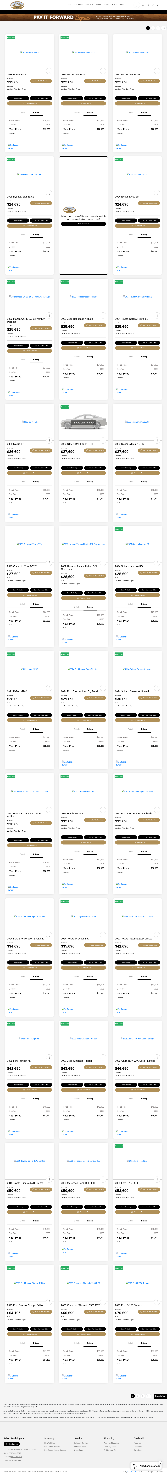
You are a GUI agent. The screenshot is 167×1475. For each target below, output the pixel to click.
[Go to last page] (164, 28)
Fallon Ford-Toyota (10, 1472)
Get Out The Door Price (42, 81)
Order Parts (78, 1450)
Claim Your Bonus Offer (41, 98)
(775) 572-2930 (16, 1457)
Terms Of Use (31, 1472)
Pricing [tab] (36, 112)
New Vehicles (49, 1443)
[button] (49, 71)
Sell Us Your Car (110, 1450)
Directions (137, 1450)
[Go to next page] (158, 28)
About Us (137, 1443)
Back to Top (160, 1396)
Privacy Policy (21, 1472)
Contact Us (13, 1444)
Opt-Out (64, 1472)
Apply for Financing (111, 1443)
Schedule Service (81, 1443)
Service (78, 1438)
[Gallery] (83, 17)
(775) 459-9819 (15, 1453)
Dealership (139, 1438)
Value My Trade (110, 1447)
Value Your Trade (32, 103)
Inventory (49, 1438)
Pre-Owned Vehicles (52, 1447)
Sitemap (40, 1472)
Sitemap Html (48, 1472)
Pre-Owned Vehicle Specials (55, 1450)
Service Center (80, 1447)
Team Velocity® (132, 1472)
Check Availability (18, 98)
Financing (109, 1438)
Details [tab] (23, 112)
